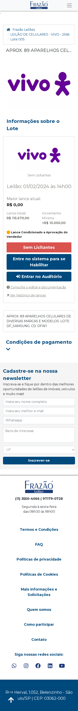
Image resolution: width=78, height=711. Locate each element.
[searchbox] (38, 431)
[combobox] (39, 435)
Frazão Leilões (24, 30)
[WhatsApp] (14, 666)
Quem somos (39, 609)
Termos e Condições (39, 529)
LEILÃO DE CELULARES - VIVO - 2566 (39, 34)
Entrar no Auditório (41, 276)
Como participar (39, 624)
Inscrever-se (39, 460)
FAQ (39, 544)
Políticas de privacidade (39, 559)
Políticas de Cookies (39, 574)
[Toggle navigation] (69, 5)
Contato (39, 639)
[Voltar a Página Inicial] (39, 5)
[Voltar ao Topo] (11, 700)
